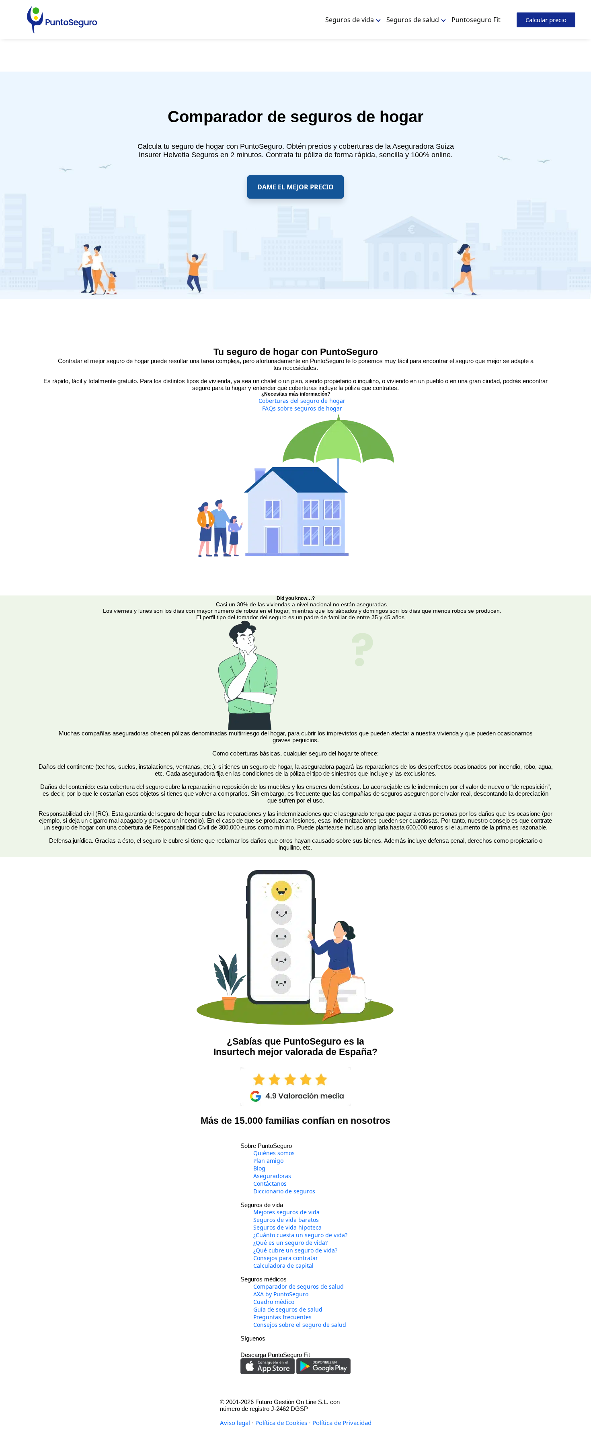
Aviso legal (235, 1423)
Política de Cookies (281, 1423)
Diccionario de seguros (284, 1191)
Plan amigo (268, 1160)
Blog (259, 1168)
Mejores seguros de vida (286, 1212)
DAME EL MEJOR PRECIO (295, 187)
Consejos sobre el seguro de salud (299, 1324)
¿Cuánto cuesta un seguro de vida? (300, 1235)
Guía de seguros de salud (287, 1309)
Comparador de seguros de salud (298, 1286)
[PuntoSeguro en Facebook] (268, 1346)
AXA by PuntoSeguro (280, 1294)
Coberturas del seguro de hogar (302, 400)
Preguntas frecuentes (282, 1317)
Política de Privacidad (341, 1423)
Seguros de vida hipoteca (287, 1227)
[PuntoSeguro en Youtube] (290, 1346)
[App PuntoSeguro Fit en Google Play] (323, 1365)
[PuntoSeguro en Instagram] (246, 1346)
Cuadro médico (273, 1302)
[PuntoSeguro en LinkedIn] (257, 1346)
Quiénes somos (274, 1153)
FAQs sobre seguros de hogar (302, 408)
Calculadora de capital (283, 1265)
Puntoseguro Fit (476, 19)
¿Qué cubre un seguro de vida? (295, 1250)
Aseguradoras (272, 1176)
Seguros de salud (412, 19)
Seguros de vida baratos (286, 1220)
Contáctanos (270, 1183)
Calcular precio (545, 20)
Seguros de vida (349, 19)
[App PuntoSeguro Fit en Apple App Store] (268, 1365)
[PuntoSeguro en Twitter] (279, 1346)
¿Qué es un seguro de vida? (290, 1242)
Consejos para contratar (285, 1258)
